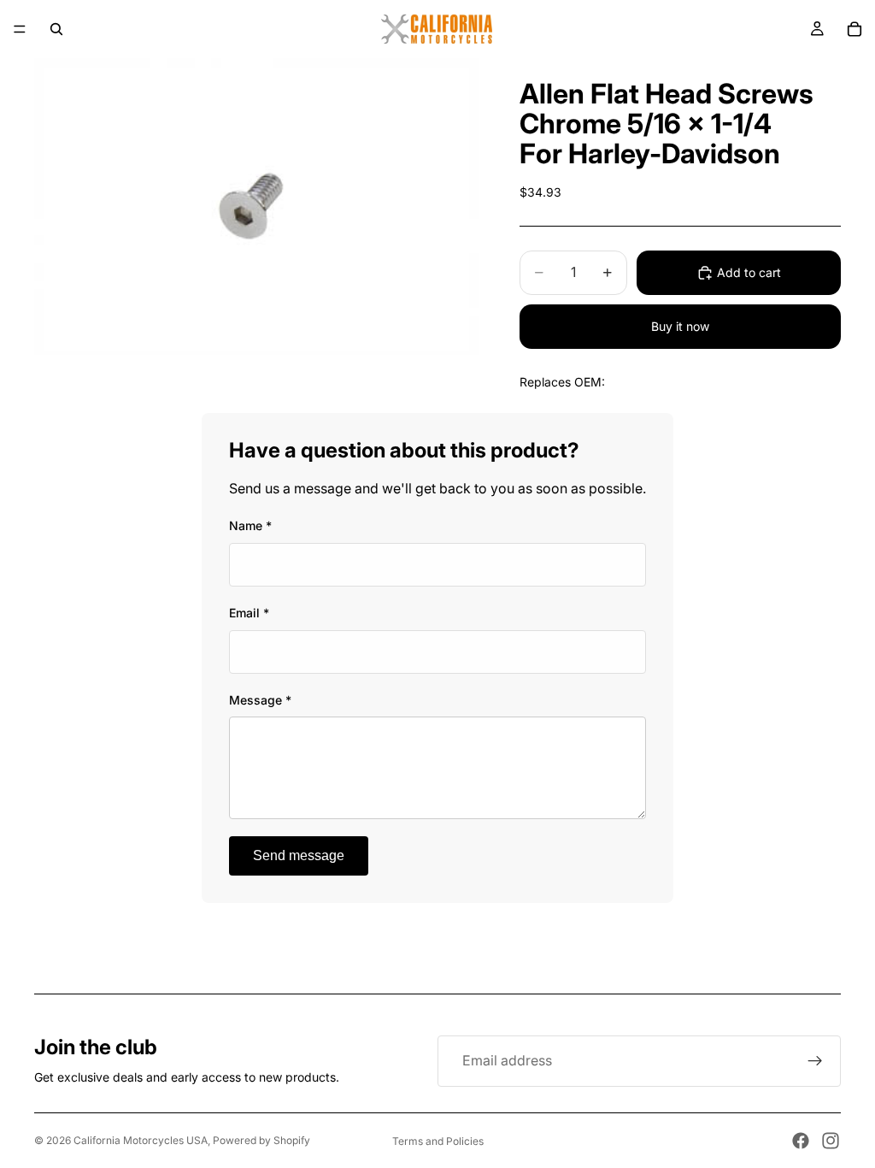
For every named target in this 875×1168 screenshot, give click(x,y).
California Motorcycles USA (140, 1140)
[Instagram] (830, 1140)
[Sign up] (815, 1061)
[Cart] (854, 29)
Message (260, 700)
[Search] (56, 29)
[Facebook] (800, 1140)
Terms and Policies (438, 1141)
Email (249, 612)
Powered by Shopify (261, 1140)
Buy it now (680, 326)
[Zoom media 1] (256, 206)
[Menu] (19, 29)
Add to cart (749, 272)
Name (250, 525)
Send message (298, 855)
